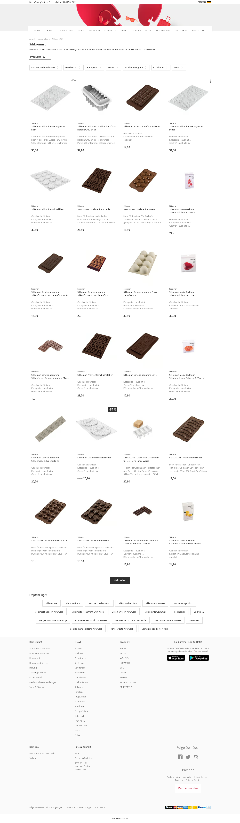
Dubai (77, 735)
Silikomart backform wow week (49, 611)
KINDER (123, 677)
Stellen (32, 758)
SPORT (123, 667)
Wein (148, 30)
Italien (77, 730)
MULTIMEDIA (126, 687)
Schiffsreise (80, 667)
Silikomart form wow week (124, 611)
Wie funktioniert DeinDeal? (42, 753)
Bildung (33, 667)
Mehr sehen (120, 580)
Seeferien (79, 662)
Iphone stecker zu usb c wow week (91, 620)
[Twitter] (187, 757)
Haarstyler (194, 620)
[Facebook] (180, 757)
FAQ (77, 753)
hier (199, 780)
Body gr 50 (199, 611)
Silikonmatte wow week (155, 611)
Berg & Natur (81, 658)
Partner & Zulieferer (84, 758)
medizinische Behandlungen (42, 682)
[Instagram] (195, 757)
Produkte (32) (38, 56)
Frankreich (80, 720)
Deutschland (81, 725)
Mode (81, 30)
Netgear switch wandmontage (53, 620)
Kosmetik (110, 30)
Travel (50, 30)
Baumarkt (181, 30)
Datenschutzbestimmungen (79, 807)
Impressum (100, 807)
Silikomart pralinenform (99, 603)
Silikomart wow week (155, 603)
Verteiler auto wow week (122, 628)
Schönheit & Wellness (39, 648)
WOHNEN (124, 658)
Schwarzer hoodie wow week (155, 628)
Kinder (136, 30)
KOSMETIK (125, 662)
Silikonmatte (51, 603)
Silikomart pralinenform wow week (88, 611)
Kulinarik (79, 687)
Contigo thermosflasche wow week (86, 628)
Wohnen (94, 30)
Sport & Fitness (36, 687)
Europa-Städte (81, 711)
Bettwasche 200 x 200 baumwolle (130, 620)
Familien (79, 691)
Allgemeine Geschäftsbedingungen (46, 807)
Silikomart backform (128, 603)
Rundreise (79, 706)
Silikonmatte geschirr (183, 603)
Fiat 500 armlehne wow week (168, 620)
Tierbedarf (199, 30)
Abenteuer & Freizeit (39, 653)
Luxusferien (80, 677)
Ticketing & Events (37, 672)
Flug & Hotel (80, 696)
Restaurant (34, 658)
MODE (123, 653)
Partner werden (188, 788)
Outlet (123, 672)
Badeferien (80, 672)
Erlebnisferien (81, 682)
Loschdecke (179, 611)
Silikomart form (73, 603)
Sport (124, 30)
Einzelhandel (35, 677)
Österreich (80, 715)
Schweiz (78, 648)
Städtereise (80, 701)
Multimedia (163, 30)
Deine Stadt (65, 30)
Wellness (79, 653)
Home (37, 30)
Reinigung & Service (38, 662)
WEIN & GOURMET (128, 682)
